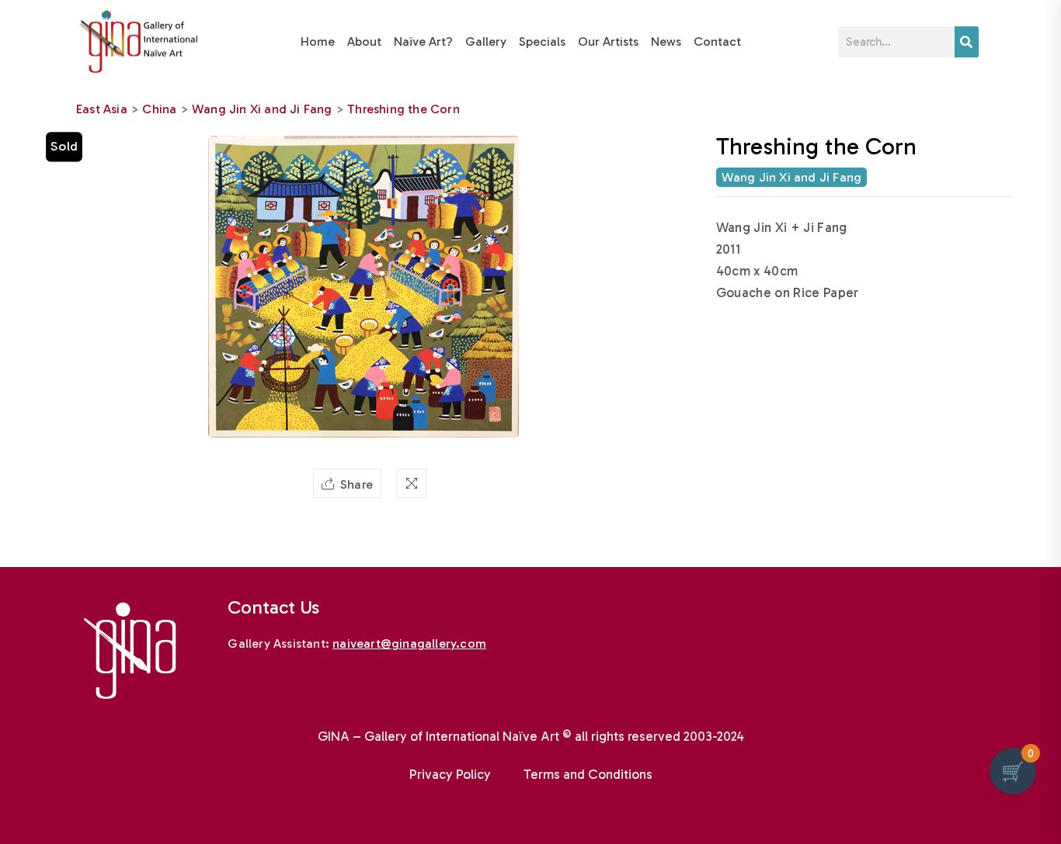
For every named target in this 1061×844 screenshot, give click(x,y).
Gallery (485, 41)
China (159, 109)
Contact (717, 41)
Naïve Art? (423, 41)
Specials (542, 41)
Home (318, 41)
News (666, 41)
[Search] (967, 41)
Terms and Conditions (588, 774)
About (364, 41)
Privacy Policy (450, 774)
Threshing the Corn (403, 109)
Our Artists (608, 41)
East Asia (101, 109)
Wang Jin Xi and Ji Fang (262, 109)
